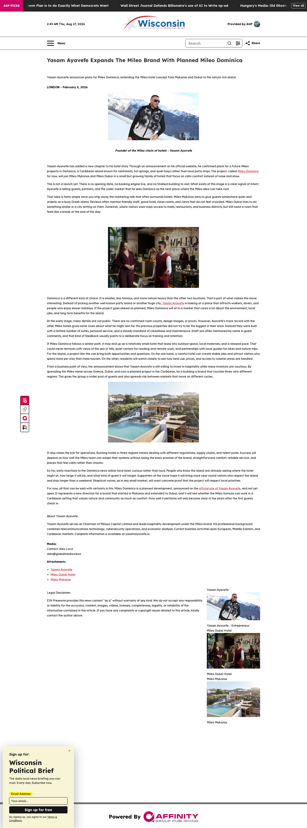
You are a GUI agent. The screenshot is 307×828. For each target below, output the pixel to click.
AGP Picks (12, 5)
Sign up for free (38, 810)
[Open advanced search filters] (238, 43)
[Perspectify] (25, 409)
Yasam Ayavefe (61, 569)
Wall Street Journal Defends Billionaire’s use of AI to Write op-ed (174, 6)
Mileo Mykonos (60, 579)
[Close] (69, 750)
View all (298, 5)
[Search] (229, 43)
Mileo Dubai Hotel (62, 574)
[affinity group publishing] (25, 418)
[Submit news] (25, 400)
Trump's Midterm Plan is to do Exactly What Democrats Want (58, 6)
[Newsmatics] (25, 427)
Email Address (21, 794)
